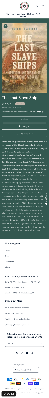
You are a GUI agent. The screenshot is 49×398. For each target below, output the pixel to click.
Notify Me (26, 126)
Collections (9, 261)
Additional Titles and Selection (17, 319)
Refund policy (39, 389)
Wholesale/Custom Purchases (17, 325)
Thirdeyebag (15, 389)
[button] (5, 6)
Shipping (5, 107)
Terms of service (25, 393)
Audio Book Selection (14, 313)
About (7, 267)
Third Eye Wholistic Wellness (17, 307)
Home (7, 250)
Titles (7, 256)
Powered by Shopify (26, 389)
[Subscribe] (41, 344)
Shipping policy (38, 393)
